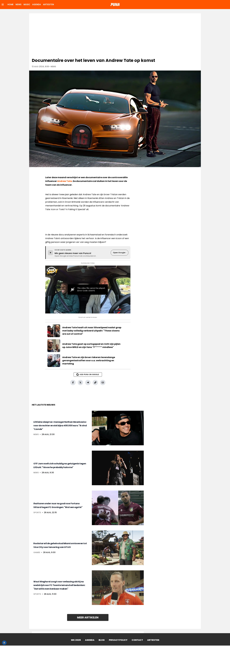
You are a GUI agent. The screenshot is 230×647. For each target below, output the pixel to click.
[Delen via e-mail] (102, 382)
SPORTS (37, 512)
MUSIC (27, 4)
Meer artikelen (87, 617)
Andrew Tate (64, 181)
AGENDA (36, 4)
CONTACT (137, 640)
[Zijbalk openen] (2, 4)
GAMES (36, 552)
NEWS (18, 4)
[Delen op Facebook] (73, 382)
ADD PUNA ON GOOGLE (89, 374)
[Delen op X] (80, 382)
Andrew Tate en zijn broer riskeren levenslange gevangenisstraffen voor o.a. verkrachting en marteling (88, 360)
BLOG (102, 640)
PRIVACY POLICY (118, 640)
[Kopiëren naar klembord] (95, 382)
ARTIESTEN (48, 4)
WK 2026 (76, 640)
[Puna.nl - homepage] (115, 4)
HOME (10, 4)
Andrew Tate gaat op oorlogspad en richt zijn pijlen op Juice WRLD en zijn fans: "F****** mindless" (91, 345)
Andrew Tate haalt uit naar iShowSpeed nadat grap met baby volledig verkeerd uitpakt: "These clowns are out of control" (91, 330)
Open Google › (119, 252)
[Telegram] (88, 382)
